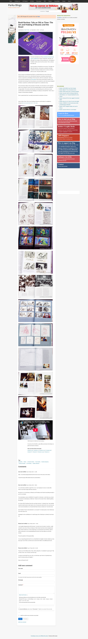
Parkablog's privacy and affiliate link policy (39, 636)
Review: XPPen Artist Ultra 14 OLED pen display (69, 91)
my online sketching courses (68, 115)
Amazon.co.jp (41, 452)
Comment (20, 585)
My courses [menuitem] (39, 1)
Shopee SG (65, 148)
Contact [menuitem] (63, 1)
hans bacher (37, 461)
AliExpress (60, 148)
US (22, 103)
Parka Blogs (15, 5)
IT (32, 103)
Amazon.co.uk (42, 450)
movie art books (22, 463)
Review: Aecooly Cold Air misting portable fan (68, 93)
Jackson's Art (73, 146)
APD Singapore (61, 137)
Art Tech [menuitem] (32, 1)
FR (31, 103)
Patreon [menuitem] (50, 1)
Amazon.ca (36, 450)
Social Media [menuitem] (57, 1)
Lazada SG (71, 148)
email (60, 131)
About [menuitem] (69, 1)
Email (19, 573)
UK (27, 103)
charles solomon (36, 463)
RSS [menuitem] (45, 1)
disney (25, 461)
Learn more (72, 153)
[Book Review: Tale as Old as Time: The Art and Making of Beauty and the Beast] (35, 43)
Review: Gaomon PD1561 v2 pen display (67, 109)
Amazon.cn (47, 452)
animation (20, 461)
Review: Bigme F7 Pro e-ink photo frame (67, 89)
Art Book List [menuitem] (17, 1)
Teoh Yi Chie (26, 30)
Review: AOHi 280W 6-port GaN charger (67, 88)
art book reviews (30, 461)
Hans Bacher (33, 79)
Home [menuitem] (11, 1)
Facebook (65, 131)
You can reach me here (62, 166)
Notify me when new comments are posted (29, 615)
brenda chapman (44, 461)
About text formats (22, 594)
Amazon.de (48, 450)
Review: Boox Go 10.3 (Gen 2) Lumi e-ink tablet (69, 101)
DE (29, 103)
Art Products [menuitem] (25, 1)
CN (36, 103)
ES (77, 144)
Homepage (20, 580)
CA (25, 103)
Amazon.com (30, 450)
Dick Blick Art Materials (65, 146)
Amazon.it (35, 452)
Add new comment (22, 622)
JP (34, 103)
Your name (20, 568)
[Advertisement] (67, 73)
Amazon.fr (30, 452)
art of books (28, 463)
